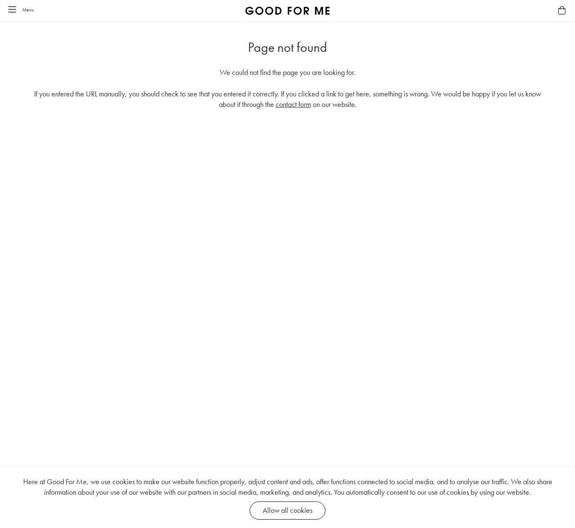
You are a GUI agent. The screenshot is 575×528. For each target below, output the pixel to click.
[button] (12, 10)
